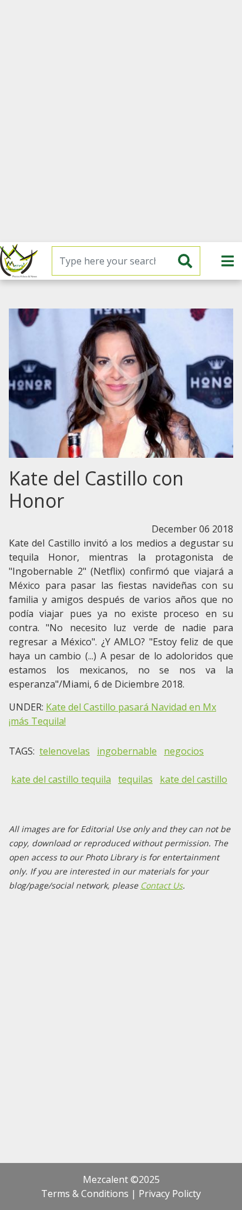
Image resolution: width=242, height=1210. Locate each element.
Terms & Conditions (85, 1193)
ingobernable (127, 751)
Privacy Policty (170, 1193)
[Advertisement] (121, 121)
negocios (184, 751)
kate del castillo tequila (61, 779)
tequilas (135, 779)
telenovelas (64, 751)
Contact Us (161, 885)
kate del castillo (193, 779)
